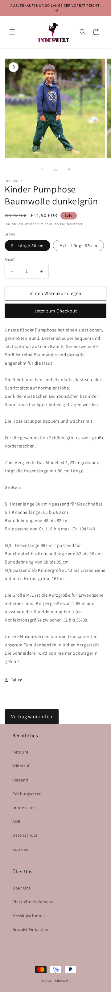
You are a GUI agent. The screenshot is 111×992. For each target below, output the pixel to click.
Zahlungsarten (27, 793)
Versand (31, 224)
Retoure (20, 752)
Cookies (20, 849)
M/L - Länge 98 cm (78, 245)
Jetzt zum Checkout (55, 311)
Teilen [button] (17, 680)
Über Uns (21, 888)
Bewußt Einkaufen (30, 929)
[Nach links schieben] (42, 169)
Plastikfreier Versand (33, 902)
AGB (16, 821)
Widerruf (21, 766)
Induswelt (62, 980)
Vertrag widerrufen (31, 716)
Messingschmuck (29, 915)
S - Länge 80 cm (27, 245)
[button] (12, 32)
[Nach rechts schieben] (69, 169)
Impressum (23, 807)
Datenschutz (25, 835)
